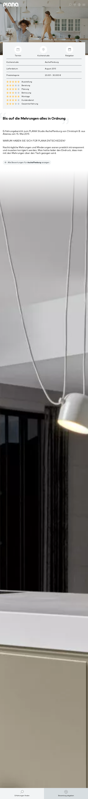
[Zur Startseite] (11, 4)
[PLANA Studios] (74, 4)
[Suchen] (70, 4)
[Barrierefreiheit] (79, 4)
